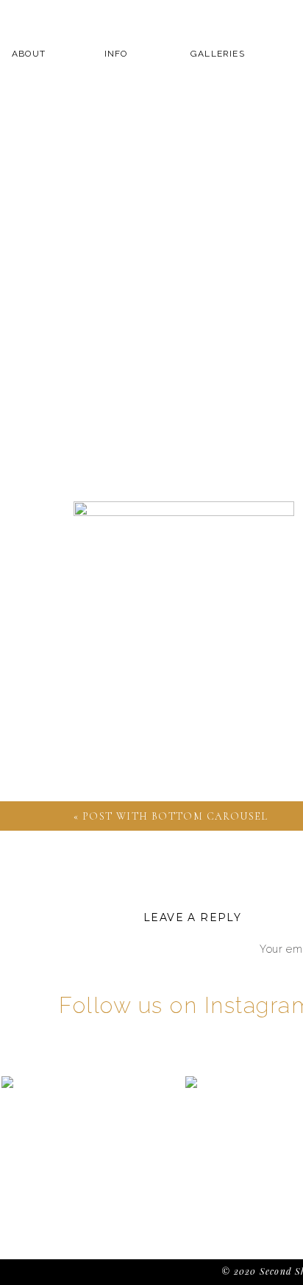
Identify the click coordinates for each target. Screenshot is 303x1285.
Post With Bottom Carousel (175, 816)
